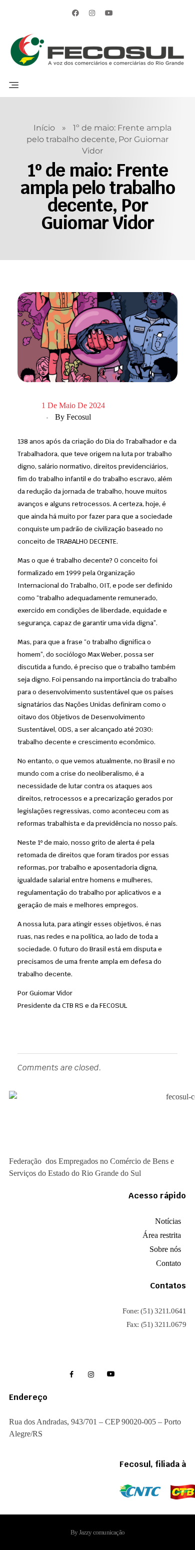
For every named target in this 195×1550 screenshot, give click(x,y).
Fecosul (78, 417)
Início (44, 128)
